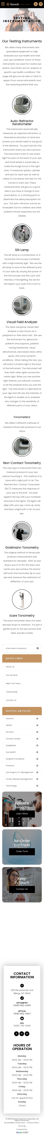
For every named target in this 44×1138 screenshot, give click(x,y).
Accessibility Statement (14, 1122)
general (9, 718)
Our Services (11, 675)
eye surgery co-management (19, 772)
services (10, 732)
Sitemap (22, 1126)
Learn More (22, 813)
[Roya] (22, 1132)
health (9, 725)
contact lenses (13, 738)
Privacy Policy (32, 1122)
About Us (10, 666)
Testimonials (11, 691)
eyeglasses (11, 745)
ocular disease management (19, 779)
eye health (11, 752)
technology (11, 785)
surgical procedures (15, 758)
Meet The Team (13, 683)
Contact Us (11, 700)
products (10, 765)
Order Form (22, 851)
